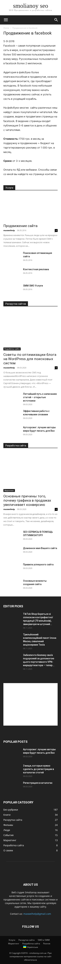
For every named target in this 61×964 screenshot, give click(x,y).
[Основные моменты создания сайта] (11, 585)
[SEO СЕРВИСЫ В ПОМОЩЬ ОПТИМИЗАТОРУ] (11, 536)
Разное (46, 943)
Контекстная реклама (36, 269)
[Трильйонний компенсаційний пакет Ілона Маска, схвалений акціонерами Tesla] (11, 639)
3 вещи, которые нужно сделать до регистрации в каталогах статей (38, 769)
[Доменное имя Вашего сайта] (11, 552)
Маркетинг (9, 490)
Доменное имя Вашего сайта (40, 548)
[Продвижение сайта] (30, 208)
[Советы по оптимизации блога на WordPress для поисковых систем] (30, 330)
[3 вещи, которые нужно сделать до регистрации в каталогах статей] (11, 770)
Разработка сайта (12, 349)
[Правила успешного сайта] (11, 569)
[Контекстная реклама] (11, 274)
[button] (5, 19)
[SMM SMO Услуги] (11, 290)
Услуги (12, 940)
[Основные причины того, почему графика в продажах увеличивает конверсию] (30, 472)
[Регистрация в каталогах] (11, 787)
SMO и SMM (44, 940)
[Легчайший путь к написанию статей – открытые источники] (11, 398)
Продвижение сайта (20, 226)
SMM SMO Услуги (33, 285)
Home (6, 28)
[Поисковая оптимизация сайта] (11, 257)
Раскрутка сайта (26, 940)
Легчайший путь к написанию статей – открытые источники (40, 397)
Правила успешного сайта (38, 564)
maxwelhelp (9, 230)
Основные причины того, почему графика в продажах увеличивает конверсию (27, 500)
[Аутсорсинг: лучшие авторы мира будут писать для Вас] (11, 432)
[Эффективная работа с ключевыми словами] (11, 415)
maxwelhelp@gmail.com (37, 913)
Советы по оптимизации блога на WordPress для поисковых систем (29, 359)
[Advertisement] (30, 704)
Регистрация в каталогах (37, 782)
